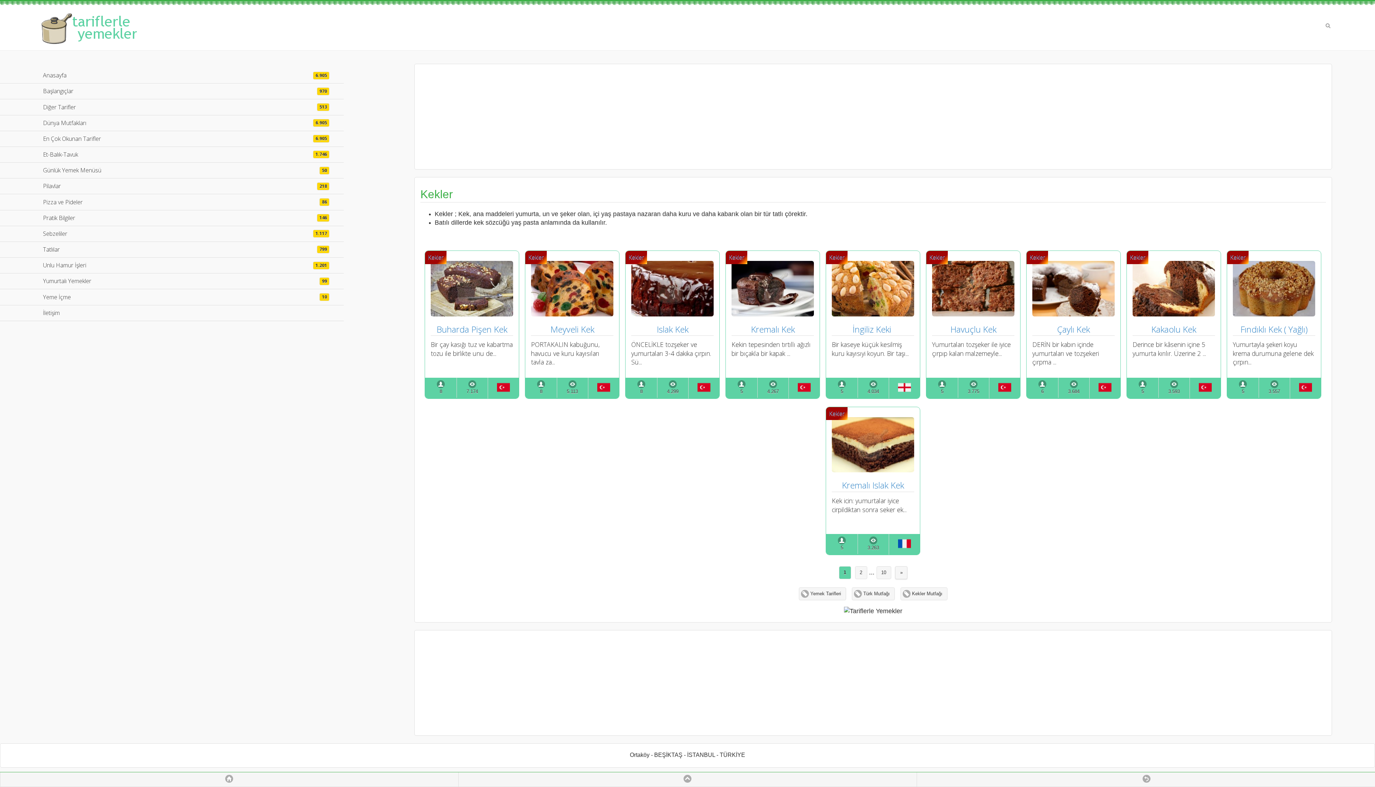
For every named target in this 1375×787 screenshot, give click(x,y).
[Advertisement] (873, 116)
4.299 (673, 391)
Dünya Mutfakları (185, 123)
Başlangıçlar (185, 91)
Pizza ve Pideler (185, 202)
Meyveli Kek (572, 329)
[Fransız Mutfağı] (904, 544)
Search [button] (1328, 26)
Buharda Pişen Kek (471, 329)
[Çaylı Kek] (1073, 314)
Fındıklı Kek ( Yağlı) (1274, 329)
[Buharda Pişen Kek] (472, 314)
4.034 (873, 391)
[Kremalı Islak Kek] (873, 470)
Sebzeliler (185, 234)
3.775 (973, 391)
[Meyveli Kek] (572, 314)
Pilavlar (185, 186)
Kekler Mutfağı (927, 593)
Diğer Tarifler (185, 107)
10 (883, 572)
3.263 (873, 547)
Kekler (436, 257)
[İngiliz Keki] (873, 314)
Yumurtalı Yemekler (185, 281)
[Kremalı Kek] (773, 314)
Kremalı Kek (773, 329)
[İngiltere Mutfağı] (904, 388)
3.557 (1274, 391)
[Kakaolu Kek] (1174, 314)
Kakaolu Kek (1173, 329)
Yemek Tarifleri (825, 593)
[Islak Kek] (672, 314)
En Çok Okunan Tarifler (185, 139)
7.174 (472, 391)
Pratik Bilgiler (185, 218)
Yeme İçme (185, 297)
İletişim (51, 313)
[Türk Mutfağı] (503, 388)
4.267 (773, 391)
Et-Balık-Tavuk (185, 154)
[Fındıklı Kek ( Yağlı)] (1274, 314)
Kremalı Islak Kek (873, 485)
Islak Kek (673, 329)
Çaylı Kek (1073, 329)
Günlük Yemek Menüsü (185, 170)
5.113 (572, 391)
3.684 (1074, 391)
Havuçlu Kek (973, 329)
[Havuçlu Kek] (973, 314)
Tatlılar (185, 249)
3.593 (1174, 391)
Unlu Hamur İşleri (185, 265)
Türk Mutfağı (876, 593)
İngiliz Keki (873, 329)
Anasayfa (185, 75)
